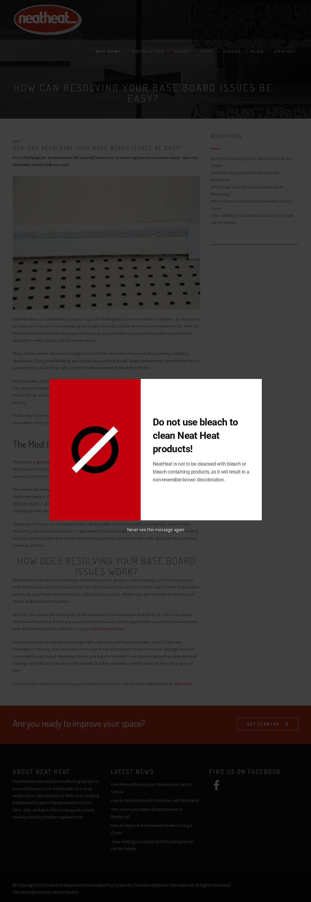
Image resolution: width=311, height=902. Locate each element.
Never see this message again (155, 530)
